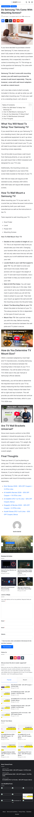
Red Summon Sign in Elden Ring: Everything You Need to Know (25, 571)
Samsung (13, 6)
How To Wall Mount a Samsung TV (15, 112)
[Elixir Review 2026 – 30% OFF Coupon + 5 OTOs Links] (5, 687)
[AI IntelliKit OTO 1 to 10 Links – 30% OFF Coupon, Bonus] (5, 701)
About (4, 811)
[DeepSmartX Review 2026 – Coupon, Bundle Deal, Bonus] (6, 802)
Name (3, 621)
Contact (17, 814)
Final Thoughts (8, 118)
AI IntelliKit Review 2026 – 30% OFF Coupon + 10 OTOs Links (8, 736)
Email (3, 627)
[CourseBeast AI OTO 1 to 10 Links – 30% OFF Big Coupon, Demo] (17, 802)
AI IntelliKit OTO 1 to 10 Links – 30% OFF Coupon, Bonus (25, 736)
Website (3, 634)
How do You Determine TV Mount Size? (16, 114)
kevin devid (5, 16)
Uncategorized (5, 6)
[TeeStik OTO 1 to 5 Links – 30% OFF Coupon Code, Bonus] (6, 790)
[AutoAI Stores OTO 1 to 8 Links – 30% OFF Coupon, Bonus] (5, 715)
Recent (25, 680)
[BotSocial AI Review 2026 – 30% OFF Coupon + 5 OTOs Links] (28, 802)
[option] (17, 544)
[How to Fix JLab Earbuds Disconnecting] (8, 581)
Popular (9, 680)
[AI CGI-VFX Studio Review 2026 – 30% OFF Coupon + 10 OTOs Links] (28, 790)
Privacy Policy (22, 811)
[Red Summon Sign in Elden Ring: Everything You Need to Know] (25, 564)
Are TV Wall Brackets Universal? (14, 116)
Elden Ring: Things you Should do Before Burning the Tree (16, 548)
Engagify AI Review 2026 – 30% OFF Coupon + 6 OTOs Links (8, 753)
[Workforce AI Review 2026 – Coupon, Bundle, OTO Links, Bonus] (6, 796)
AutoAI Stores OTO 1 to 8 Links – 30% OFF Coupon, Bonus (25, 753)
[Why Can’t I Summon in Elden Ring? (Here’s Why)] (25, 581)
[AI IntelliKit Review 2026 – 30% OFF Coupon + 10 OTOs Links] (5, 694)
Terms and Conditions (12, 811)
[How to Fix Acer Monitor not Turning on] (8, 564)
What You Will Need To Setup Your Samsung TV (14, 108)
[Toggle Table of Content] (29, 104)
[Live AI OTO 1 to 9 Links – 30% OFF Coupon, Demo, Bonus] (17, 796)
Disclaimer (28, 811)
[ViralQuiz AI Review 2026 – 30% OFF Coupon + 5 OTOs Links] (17, 790)
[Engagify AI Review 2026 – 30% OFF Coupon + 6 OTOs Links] (5, 708)
